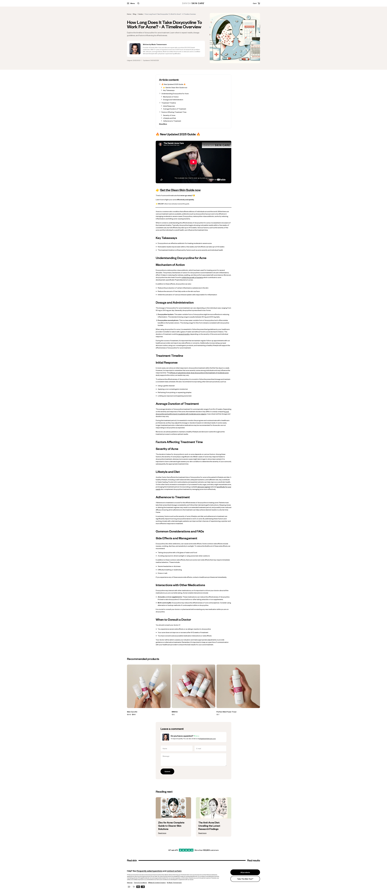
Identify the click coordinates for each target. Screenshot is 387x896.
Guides (140, 14)
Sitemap (130, 882)
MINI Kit (175, 712)
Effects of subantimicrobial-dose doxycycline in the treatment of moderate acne (199, 373)
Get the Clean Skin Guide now (180, 190)
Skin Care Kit (132, 712)
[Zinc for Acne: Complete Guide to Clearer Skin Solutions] (173, 827)
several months (183, 334)
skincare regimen (203, 487)
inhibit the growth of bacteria (192, 277)
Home (129, 14)
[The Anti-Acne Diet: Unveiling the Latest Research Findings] (213, 827)
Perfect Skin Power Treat (226, 712)
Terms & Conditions (140, 882)
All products (245, 872)
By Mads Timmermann (174, 882)
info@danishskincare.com (207, 738)
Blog (134, 14)
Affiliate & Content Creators (157, 882)
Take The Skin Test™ (245, 879)
